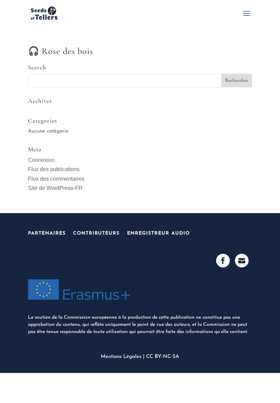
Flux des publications (54, 169)
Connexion (41, 160)
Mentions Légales (121, 356)
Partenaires (47, 233)
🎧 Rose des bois (60, 51)
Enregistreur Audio (158, 233)
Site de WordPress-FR (55, 188)
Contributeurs (96, 233)
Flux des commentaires (56, 179)
